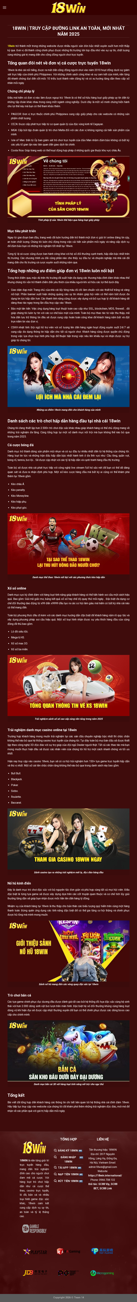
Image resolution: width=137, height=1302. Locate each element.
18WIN (24, 1160)
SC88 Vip (103, 1184)
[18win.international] (68, 7)
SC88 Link (106, 1188)
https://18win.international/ (105, 1175)
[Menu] (5, 7)
